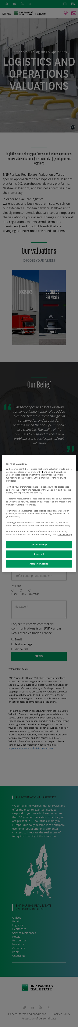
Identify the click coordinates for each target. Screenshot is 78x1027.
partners (46, 471)
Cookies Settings (39, 544)
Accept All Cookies (39, 563)
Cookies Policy (65, 534)
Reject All (39, 554)
